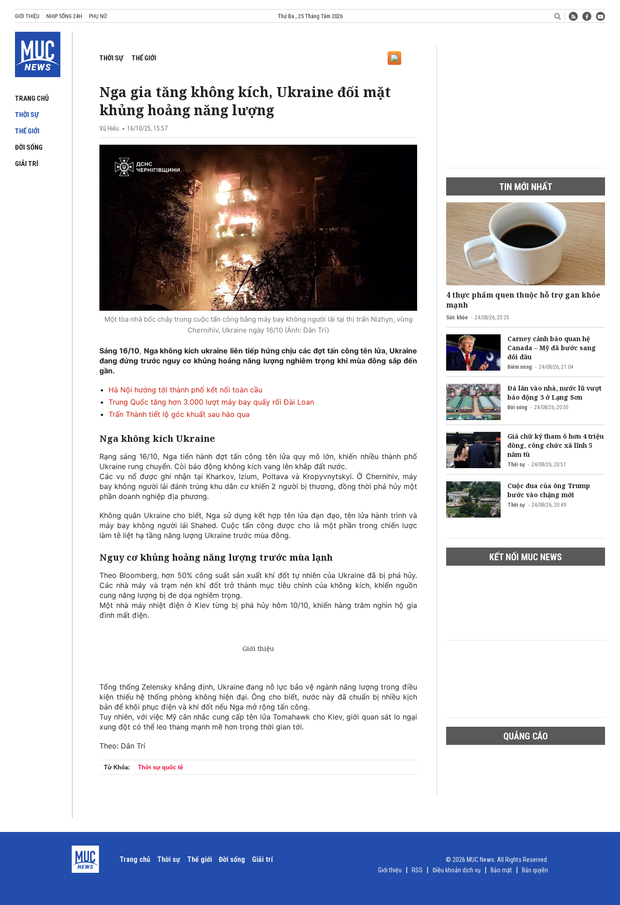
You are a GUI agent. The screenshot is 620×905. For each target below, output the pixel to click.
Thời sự (27, 115)
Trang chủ (32, 98)
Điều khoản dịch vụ (457, 870)
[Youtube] (600, 16)
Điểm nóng (519, 367)
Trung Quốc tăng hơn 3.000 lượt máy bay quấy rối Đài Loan (211, 401)
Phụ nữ (98, 16)
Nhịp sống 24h (64, 16)
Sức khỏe (457, 317)
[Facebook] (586, 16)
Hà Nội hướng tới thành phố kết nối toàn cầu (185, 389)
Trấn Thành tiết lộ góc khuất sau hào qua (179, 414)
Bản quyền (535, 870)
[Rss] (573, 16)
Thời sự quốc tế (160, 767)
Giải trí (26, 164)
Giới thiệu (27, 16)
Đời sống (29, 147)
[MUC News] (37, 53)
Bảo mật (501, 870)
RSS (417, 870)
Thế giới (27, 131)
